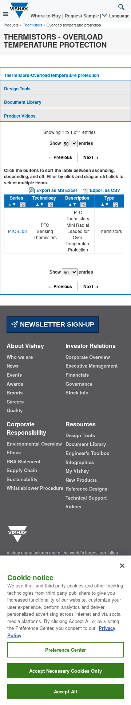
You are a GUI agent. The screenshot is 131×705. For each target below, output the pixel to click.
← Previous (60, 157)
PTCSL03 (17, 231)
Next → (91, 157)
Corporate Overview (88, 357)
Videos (73, 506)
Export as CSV (104, 190)
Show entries (71, 143)
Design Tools (17, 88)
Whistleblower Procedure (35, 488)
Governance (79, 384)
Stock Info (77, 392)
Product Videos (20, 115)
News (13, 365)
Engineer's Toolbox (87, 453)
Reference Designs (86, 488)
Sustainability (22, 479)
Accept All (65, 691)
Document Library (22, 102)
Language (119, 16)
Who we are (20, 357)
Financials (77, 375)
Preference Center (65, 649)
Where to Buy (46, 16)
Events (14, 375)
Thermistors (32, 25)
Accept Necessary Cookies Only (65, 670)
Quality (15, 410)
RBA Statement (23, 461)
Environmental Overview (34, 443)
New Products (81, 480)
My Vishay (77, 471)
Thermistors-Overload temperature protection (51, 75)
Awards (15, 384)
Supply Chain (22, 470)
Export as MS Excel (56, 190)
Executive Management (92, 365)
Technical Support (86, 498)
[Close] (122, 566)
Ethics (14, 452)
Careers (15, 401)
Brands (15, 392)
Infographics (80, 462)
